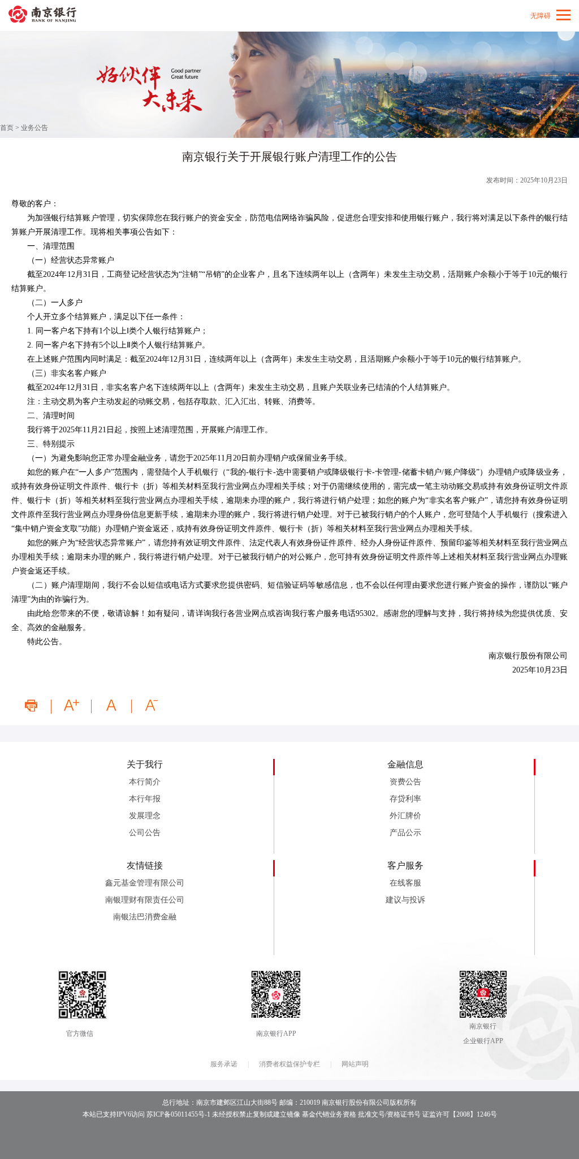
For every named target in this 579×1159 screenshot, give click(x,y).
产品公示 (405, 832)
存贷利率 (405, 799)
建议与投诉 (405, 900)
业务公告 (34, 128)
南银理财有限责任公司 (144, 900)
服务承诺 (223, 1064)
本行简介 (145, 782)
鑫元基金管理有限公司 (144, 883)
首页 (7, 128)
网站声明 (355, 1064)
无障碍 (540, 16)
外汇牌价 (405, 815)
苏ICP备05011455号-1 (178, 1114)
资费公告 (405, 782)
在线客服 (405, 883)
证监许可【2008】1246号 (459, 1114)
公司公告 (145, 832)
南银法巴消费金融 (144, 917)
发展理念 (145, 815)
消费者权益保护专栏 (289, 1064)
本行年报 (145, 799)
